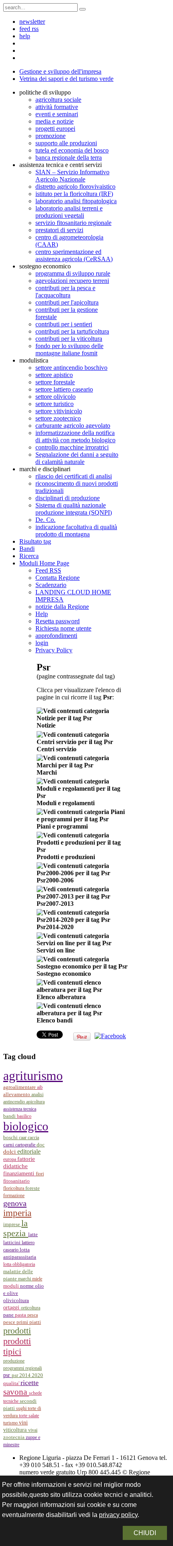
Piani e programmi (62, 826)
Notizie (46, 725)
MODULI (11, 1286)
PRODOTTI (17, 1330)
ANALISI (37, 1094)
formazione (14, 1195)
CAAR (23, 1137)
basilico (24, 1116)
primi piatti (28, 1322)
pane (9, 1315)
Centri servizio (56, 749)
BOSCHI (11, 1137)
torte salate (29, 1415)
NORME (27, 1286)
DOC (41, 1145)
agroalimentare (20, 1087)
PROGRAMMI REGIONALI (22, 1368)
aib (40, 1087)
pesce (9, 1322)
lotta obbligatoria (19, 1264)
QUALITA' (12, 1383)
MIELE (37, 1279)
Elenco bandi (54, 1020)
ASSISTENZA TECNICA (19, 1109)
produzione (14, 1361)
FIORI (40, 1174)
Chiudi (145, 1533)
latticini (12, 1242)
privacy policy (118, 1514)
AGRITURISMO (33, 1075)
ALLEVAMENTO (17, 1094)
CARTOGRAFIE (26, 1145)
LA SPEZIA (15, 1228)
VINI (23, 1423)
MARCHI (25, 1279)
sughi (22, 1408)
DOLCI (10, 1151)
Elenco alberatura (61, 997)
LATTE (33, 1234)
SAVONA (16, 1392)
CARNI (9, 1145)
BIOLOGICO (25, 1126)
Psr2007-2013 (55, 903)
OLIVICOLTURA (16, 1300)
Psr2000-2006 (55, 880)
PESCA (32, 1315)
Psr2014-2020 (55, 926)
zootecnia (14, 1437)
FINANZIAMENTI (19, 1174)
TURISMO (11, 1423)
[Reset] (82, 9)
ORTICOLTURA (30, 1308)
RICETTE (30, 1383)
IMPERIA (17, 1213)
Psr (7, 1375)
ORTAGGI (12, 1307)
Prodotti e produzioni (66, 856)
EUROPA (10, 1159)
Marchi (47, 772)
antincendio (14, 1102)
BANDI (10, 1116)
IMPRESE (12, 1224)
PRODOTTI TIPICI (17, 1346)
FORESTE (32, 1188)
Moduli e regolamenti (66, 803)
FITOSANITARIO (16, 1181)
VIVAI (32, 1430)
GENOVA (15, 1203)
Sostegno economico (64, 973)
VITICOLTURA (15, 1429)
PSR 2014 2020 (27, 1375)
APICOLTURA (35, 1102)
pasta (21, 1315)
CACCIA (33, 1137)
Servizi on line (56, 950)
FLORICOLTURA (14, 1188)
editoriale (29, 1151)
